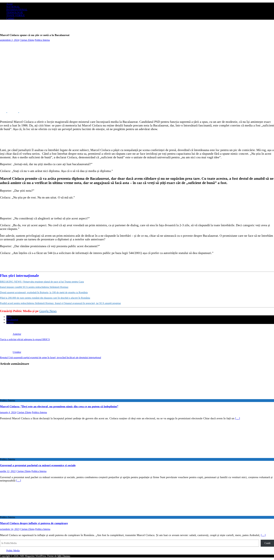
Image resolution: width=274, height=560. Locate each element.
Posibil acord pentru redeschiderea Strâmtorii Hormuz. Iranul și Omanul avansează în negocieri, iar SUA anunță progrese (60, 303)
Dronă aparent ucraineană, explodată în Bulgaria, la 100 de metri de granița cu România (44, 292)
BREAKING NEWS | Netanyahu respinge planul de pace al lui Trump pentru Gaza (42, 281)
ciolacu (9, 322)
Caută (267, 543)
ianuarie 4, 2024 (8, 412)
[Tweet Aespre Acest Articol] (15, 111)
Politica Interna (42, 40)
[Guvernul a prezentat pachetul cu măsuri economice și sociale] (26, 456)
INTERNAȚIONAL (16, 9)
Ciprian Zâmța (27, 40)
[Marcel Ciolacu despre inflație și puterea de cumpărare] (26, 514)
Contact (10, 18)
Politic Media (13, 550)
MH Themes (63, 556)
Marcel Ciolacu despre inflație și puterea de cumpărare (34, 523)
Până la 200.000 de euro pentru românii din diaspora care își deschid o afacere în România (45, 297)
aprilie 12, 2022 (8, 471)
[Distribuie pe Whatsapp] (27, 111)
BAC (9, 316)
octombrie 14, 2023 (10, 529)
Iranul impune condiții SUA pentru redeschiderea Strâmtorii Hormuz (34, 287)
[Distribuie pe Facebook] (3, 111)
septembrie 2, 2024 (9, 40)
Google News (48, 311)
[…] (237, 418)
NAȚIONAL (13, 6)
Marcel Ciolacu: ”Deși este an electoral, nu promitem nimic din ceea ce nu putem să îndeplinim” (59, 406)
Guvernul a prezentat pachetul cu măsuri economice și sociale (38, 465)
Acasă (9, 4)
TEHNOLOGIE (14, 12)
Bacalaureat (12, 319)
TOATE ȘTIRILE (15, 15)
